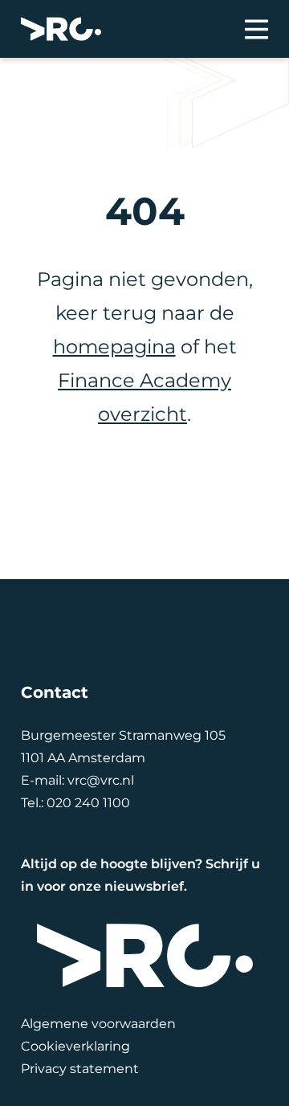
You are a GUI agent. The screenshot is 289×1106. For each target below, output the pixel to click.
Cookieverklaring (75, 1046)
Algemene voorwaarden (98, 1023)
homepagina (114, 346)
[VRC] (61, 29)
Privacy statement (80, 1068)
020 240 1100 (88, 802)
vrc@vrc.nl (100, 780)
